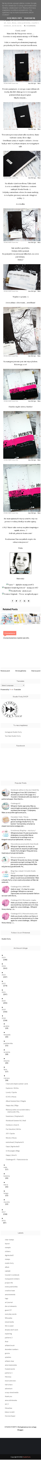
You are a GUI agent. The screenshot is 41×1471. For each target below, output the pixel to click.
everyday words (11, 1314)
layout (7, 1243)
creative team (10, 1291)
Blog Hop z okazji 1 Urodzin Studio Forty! (23, 872)
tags (6, 1298)
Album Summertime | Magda (16, 1101)
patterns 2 (8, 1338)
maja (6, 1167)
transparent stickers (12, 1279)
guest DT (8, 1310)
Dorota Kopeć (10, 1416)
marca (6, 1185)
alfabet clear (9, 1361)
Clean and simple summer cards (17, 1084)
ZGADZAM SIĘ (29, 18)
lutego (6, 1193)
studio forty (9, 1263)
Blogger (20, 1430)
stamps (7, 1259)
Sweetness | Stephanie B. (15, 1116)
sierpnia (7, 1061)
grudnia (7, 1026)
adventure (8, 1388)
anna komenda (10, 1294)
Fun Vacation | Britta (14, 1129)
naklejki (7, 1271)
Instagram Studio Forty (13, 732)
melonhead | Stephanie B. (15, 1142)
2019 (4, 1009)
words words (17, 26)
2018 (4, 1018)
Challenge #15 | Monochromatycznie (24, 914)
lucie (9, 23)
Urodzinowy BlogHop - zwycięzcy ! (23, 830)
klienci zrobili (9, 1412)
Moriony (8, 1377)
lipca (6, 1069)
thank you (8, 1396)
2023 (4, 975)
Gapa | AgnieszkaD (13, 1146)
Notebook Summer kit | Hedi (16, 1120)
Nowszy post (5, 671)
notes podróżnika (24, 23)
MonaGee (8, 1408)
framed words (10, 1369)
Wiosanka (8, 1318)
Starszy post (35, 671)
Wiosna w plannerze (18, 857)
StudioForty (27, 1457)
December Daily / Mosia (19, 817)
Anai (6, 1341)
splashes (8, 1357)
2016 (4, 1221)
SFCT (7, 1404)
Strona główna (20, 671)
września (7, 1052)
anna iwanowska (11, 1365)
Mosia (14, 23)
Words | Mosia (12, 1138)
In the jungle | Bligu (13, 1151)
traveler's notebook (12, 1275)
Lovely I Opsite (12, 1092)
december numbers (11, 1349)
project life (9, 1283)
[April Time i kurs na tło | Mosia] (20, 619)
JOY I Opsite (11, 1133)
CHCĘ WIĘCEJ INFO (14, 18)
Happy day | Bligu (12, 1105)
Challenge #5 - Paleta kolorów (17, 1159)
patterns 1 (8, 1373)
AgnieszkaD (9, 1255)
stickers (8, 1251)
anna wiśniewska (11, 1400)
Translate (17, 689)
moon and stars (10, 1381)
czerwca (7, 1078)
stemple (8, 1247)
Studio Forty (6, 939)
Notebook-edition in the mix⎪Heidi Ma (25, 790)
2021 (4, 992)
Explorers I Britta (12, 1088)
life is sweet (9, 1326)
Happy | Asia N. (12, 1155)
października (9, 1043)
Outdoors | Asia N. (13, 1125)
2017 (4, 1212)
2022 (4, 983)
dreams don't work (11, 1330)
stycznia (7, 1202)
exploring (8, 1334)
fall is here (8, 1385)
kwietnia (7, 1176)
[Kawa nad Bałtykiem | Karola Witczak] (7, 619)
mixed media (9, 1322)
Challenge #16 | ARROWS (20, 887)
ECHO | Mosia (11, 1097)
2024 (4, 966)
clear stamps (9, 1240)
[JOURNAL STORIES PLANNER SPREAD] (33, 619)
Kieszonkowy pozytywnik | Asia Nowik (24, 844)
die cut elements (11, 1306)
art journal (9, 1302)
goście (7, 1353)
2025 (4, 957)
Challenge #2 (15, 803)
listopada (7, 1035)
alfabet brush (10, 1345)
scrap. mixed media (11, 1392)
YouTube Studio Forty (13, 736)
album (7, 1267)
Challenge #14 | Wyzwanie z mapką (23, 900)
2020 (4, 1001)
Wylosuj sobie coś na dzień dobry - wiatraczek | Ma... (19, 1111)
